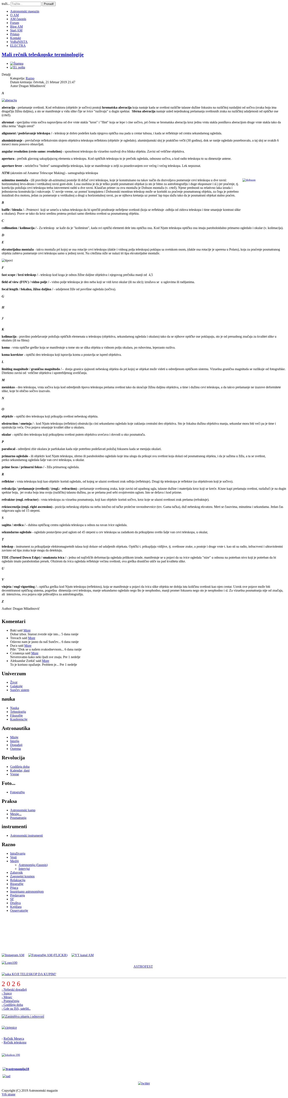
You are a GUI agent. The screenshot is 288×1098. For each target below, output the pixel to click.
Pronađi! (49, 3)
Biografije (16, 884)
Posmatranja (18, 818)
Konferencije (18, 719)
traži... (6, 3)
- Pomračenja (10, 1001)
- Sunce (7, 993)
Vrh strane (8, 1094)
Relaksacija (17, 880)
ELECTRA (18, 45)
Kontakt (15, 38)
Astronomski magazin (24, 11)
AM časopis (18, 19)
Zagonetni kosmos (22, 876)
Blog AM (16, 26)
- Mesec (7, 997)
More (27, 630)
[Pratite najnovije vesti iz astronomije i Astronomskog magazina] (144, 1083)
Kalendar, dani (20, 770)
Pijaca (14, 887)
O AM (14, 15)
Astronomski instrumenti (26, 835)
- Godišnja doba (12, 1005)
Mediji (14, 861)
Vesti (13, 857)
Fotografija (17, 792)
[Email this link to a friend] (17, 67)
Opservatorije (19, 910)
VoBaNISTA (19, 42)
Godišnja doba (20, 766)
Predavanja (17, 895)
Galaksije (16, 686)
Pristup (14, 34)
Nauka (14, 708)
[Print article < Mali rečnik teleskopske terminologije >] (16, 63)
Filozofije (16, 715)
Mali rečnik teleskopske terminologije (43, 54)
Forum (14, 23)
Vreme (14, 774)
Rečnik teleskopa (15, 1042)
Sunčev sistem (19, 690)
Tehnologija (18, 711)
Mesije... (16, 814)
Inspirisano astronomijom (27, 891)
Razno (30, 78)
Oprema (15, 748)
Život (13, 682)
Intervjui (24, 868)
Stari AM (16, 30)
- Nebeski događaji (14, 989)
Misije (14, 737)
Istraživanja (17, 853)
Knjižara (16, 906)
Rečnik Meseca (14, 1038)
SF (12, 899)
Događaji (16, 745)
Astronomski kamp (22, 810)
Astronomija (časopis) (33, 865)
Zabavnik (16, 872)
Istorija (14, 741)
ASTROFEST (143, 966)
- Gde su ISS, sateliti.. (16, 1008)
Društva (15, 903)
